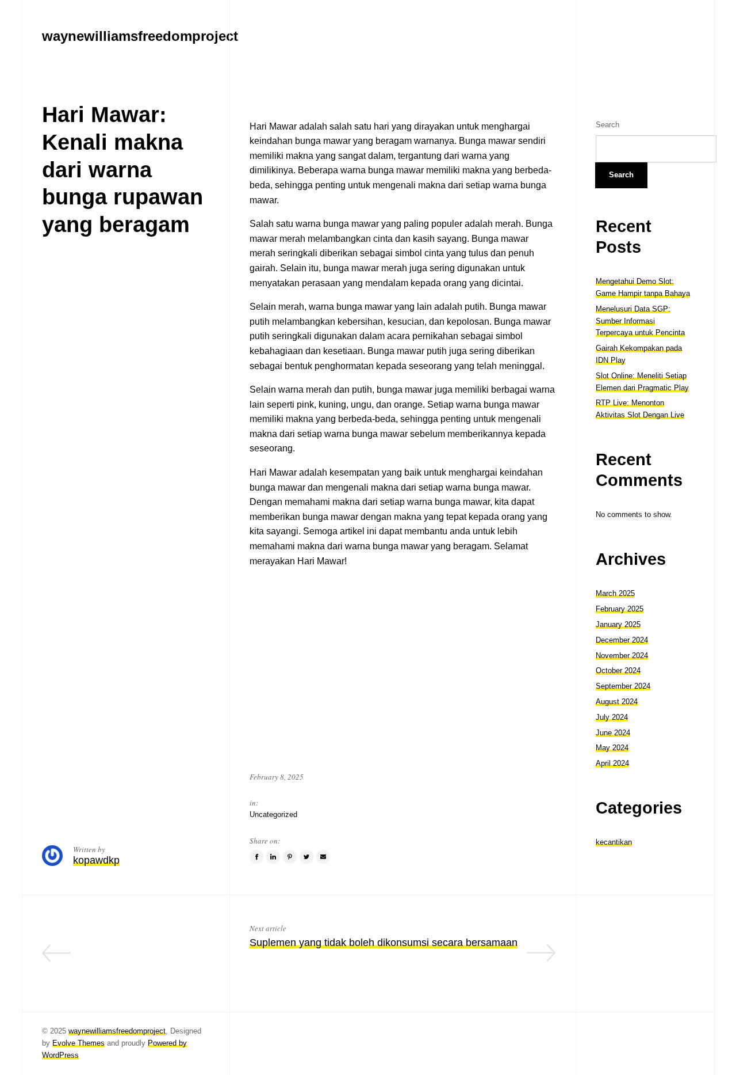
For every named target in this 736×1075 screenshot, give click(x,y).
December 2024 (622, 640)
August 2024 (617, 701)
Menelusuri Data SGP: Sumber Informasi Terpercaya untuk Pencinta (640, 321)
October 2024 (618, 670)
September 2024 (623, 686)
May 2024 (612, 747)
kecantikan (614, 842)
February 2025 (619, 609)
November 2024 (622, 655)
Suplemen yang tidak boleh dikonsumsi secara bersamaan (384, 942)
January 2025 (618, 624)
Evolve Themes (78, 1043)
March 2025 (615, 593)
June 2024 (613, 732)
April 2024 (612, 763)
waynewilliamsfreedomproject (117, 1031)
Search (607, 124)
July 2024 (612, 717)
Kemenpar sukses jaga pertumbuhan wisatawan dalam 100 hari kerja (127, 959)
